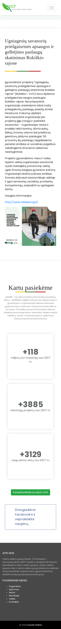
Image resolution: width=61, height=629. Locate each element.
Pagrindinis (15, 586)
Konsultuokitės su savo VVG (30, 492)
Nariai (12, 592)
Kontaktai (14, 601)
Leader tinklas (34, 625)
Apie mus (14, 589)
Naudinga (14, 595)
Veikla (12, 598)
